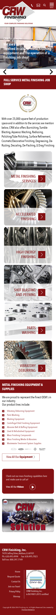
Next (51, 71)
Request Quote (13, 576)
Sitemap (16, 596)
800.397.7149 (16, 559)
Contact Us (15, 581)
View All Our (19, 457)
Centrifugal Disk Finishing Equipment (23, 423)
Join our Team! (14, 586)
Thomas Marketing (28, 610)
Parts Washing (13, 415)
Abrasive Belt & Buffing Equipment (22, 427)
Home (17, 571)
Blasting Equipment (15, 419)
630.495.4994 (32, 5)
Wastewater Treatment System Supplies (24, 443)
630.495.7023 (31, 556)
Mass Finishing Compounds (19, 435)
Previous (4, 71)
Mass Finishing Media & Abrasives (22, 439)
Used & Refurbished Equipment (21, 431)
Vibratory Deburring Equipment (21, 411)
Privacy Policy (14, 591)
